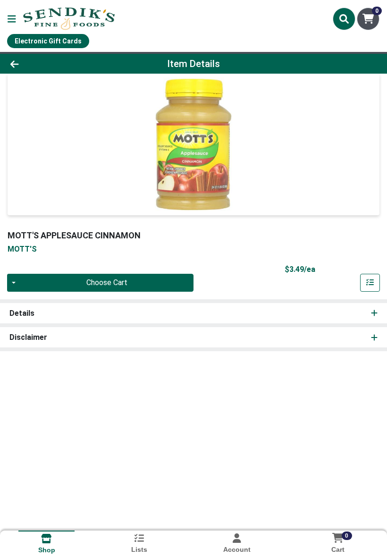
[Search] (344, 19)
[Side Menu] (12, 19)
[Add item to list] (370, 283)
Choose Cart (106, 282)
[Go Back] (54, 64)
